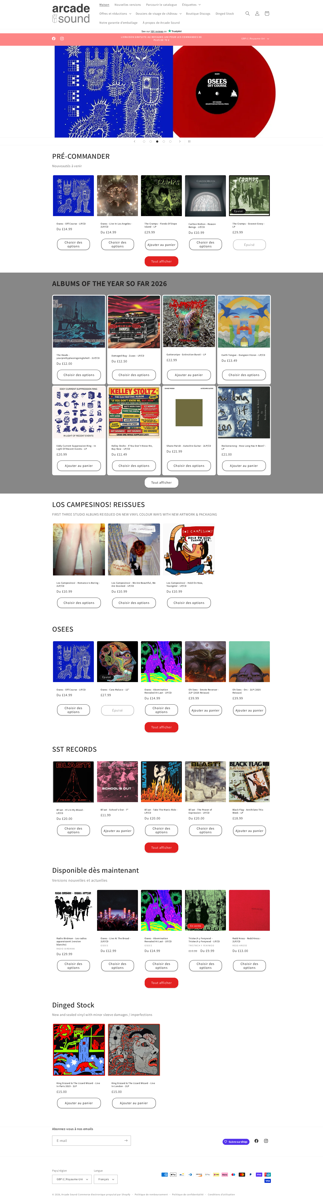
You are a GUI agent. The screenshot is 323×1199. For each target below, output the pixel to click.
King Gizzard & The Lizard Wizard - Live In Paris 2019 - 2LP (78, 1085)
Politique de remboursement (151, 1194)
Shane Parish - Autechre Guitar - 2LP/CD (189, 445)
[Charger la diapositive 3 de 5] (157, 141)
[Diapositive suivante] (180, 141)
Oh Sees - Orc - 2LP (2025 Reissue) (246, 691)
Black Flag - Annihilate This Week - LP (247, 811)
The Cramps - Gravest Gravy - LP (248, 225)
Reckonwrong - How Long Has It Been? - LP (244, 447)
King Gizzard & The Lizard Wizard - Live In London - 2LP (133, 1085)
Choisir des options (73, 244)
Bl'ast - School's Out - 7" (115, 809)
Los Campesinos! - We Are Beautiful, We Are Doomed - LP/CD (134, 584)
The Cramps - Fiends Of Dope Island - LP (161, 225)
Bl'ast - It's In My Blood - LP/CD (70, 812)
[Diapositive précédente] (134, 141)
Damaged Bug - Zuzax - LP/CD (128, 355)
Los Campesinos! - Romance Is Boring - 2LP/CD (78, 584)
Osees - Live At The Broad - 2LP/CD (116, 940)
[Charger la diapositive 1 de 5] (144, 141)
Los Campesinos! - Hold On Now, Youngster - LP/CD (185, 584)
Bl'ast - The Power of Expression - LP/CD (200, 811)
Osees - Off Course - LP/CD (71, 223)
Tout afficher (161, 261)
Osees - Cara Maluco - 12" (115, 689)
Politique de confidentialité (187, 1194)
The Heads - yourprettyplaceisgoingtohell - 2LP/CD (78, 356)
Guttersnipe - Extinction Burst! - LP (186, 354)
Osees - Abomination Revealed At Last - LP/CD (158, 691)
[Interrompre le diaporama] (188, 141)
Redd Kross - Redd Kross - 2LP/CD (246, 940)
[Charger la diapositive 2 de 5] (150, 141)
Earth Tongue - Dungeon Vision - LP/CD (243, 355)
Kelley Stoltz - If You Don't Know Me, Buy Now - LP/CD (132, 447)
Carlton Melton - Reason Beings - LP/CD (202, 225)
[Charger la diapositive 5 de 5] (170, 141)
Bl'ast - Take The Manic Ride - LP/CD (161, 811)
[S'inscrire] (126, 1140)
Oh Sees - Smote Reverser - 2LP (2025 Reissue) (204, 691)
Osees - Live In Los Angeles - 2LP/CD (116, 225)
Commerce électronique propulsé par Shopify (104, 1194)
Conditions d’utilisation (221, 1194)
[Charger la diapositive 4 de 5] (163, 141)
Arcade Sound (69, 1194)
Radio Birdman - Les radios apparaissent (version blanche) (72, 941)
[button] (191, 4)
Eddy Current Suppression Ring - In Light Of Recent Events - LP (76, 447)
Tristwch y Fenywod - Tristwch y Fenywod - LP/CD (204, 940)
